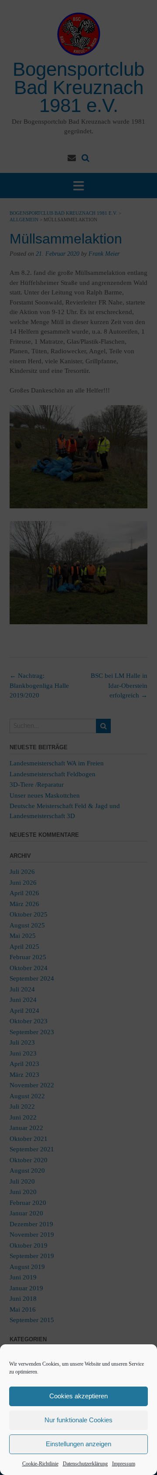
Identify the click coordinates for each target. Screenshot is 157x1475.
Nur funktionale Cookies (78, 1420)
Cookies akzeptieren (78, 1396)
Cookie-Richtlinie (40, 1464)
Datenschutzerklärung (85, 1464)
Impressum (123, 1464)
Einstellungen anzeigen (78, 1444)
